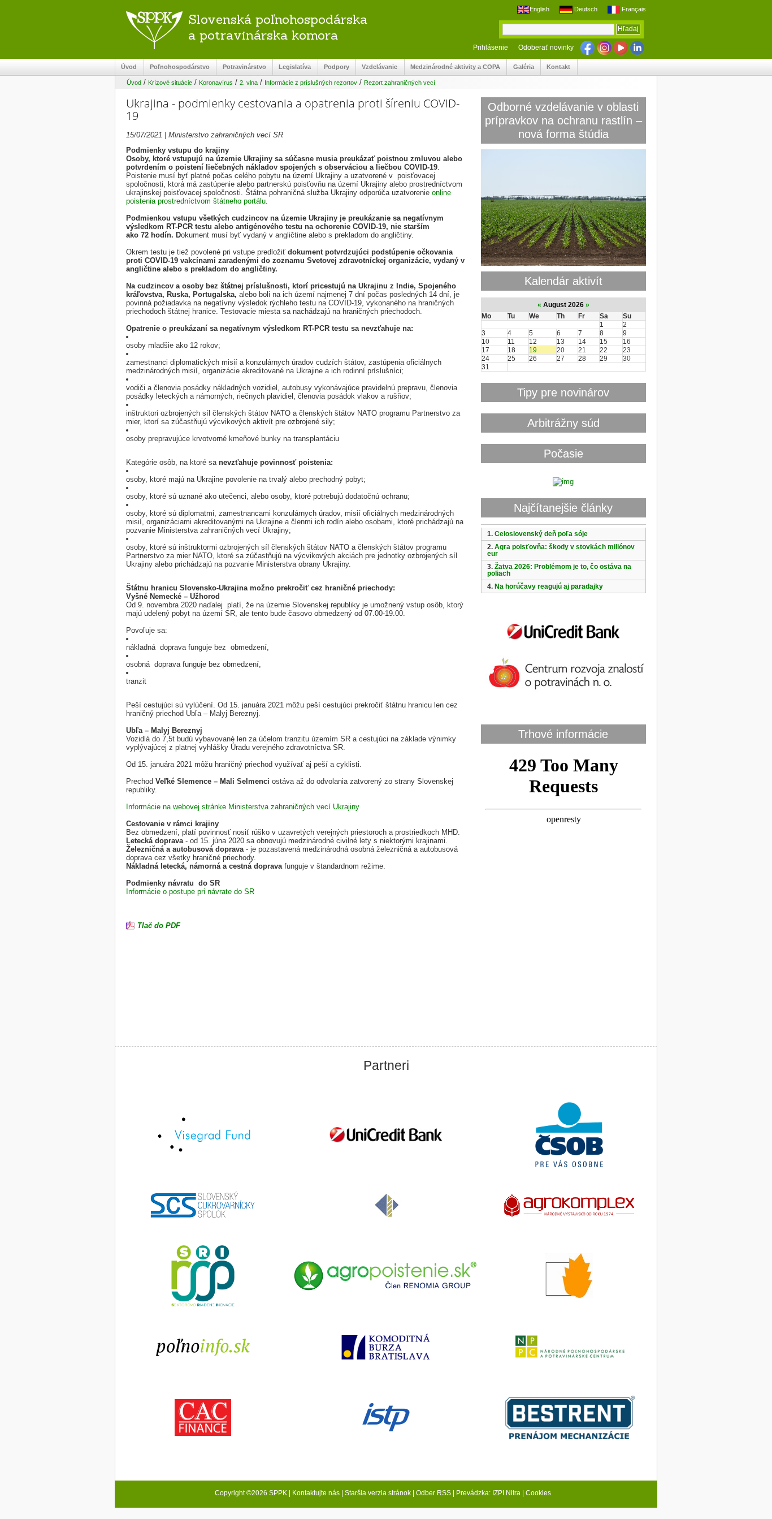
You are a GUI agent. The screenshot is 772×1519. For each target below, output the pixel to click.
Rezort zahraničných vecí (399, 82)
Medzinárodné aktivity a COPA (452, 67)
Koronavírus (216, 82)
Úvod (126, 67)
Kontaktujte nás (316, 1493)
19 (533, 350)
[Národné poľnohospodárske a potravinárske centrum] (569, 1347)
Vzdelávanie (376, 67)
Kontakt (555, 67)
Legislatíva (292, 67)
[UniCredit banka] (563, 641)
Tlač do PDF (158, 925)
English (539, 9)
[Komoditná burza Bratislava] (385, 1348)
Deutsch (585, 9)
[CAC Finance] (202, 1418)
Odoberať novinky (546, 47)
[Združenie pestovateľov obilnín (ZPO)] (569, 1277)
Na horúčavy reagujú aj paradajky (549, 586)
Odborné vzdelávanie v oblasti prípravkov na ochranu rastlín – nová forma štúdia (563, 120)
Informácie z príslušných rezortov (310, 82)
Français (633, 9)
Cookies (538, 1493)
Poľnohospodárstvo (177, 67)
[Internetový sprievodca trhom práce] (385, 1418)
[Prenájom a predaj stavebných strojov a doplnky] (569, 1418)
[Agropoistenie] (385, 1277)
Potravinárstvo (241, 67)
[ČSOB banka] (569, 1136)
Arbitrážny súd (563, 422)
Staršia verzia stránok (378, 1493)
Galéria (520, 67)
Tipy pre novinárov (563, 392)
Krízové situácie (170, 82)
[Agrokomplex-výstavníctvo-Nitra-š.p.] (569, 1206)
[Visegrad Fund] (202, 1135)
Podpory (333, 67)
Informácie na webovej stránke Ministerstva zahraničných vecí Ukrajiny (242, 806)
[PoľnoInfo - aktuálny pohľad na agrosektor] (202, 1347)
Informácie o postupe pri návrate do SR (190, 891)
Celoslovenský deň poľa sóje (541, 533)
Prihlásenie (490, 47)
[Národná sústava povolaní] (202, 1277)
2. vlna (249, 82)
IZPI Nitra (506, 1493)
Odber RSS (433, 1493)
